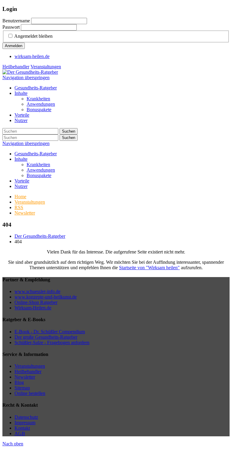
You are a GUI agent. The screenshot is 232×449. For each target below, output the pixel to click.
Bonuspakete (39, 175)
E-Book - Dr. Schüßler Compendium (49, 331)
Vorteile (21, 180)
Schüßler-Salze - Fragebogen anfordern (51, 342)
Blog (19, 382)
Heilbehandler (15, 66)
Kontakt (22, 428)
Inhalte (20, 159)
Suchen (68, 131)
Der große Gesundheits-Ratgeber (45, 337)
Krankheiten (38, 164)
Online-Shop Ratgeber (35, 302)
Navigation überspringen (26, 77)
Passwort (11, 27)
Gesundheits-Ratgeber (35, 153)
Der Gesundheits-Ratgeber (39, 236)
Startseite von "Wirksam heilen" (149, 267)
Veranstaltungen (46, 66)
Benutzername (16, 20)
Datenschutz (26, 417)
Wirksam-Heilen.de (32, 307)
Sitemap (22, 387)
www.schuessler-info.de (37, 291)
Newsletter (24, 377)
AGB (19, 433)
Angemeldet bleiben (33, 36)
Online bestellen (29, 393)
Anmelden (13, 46)
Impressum (24, 422)
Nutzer (20, 186)
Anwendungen (41, 170)
